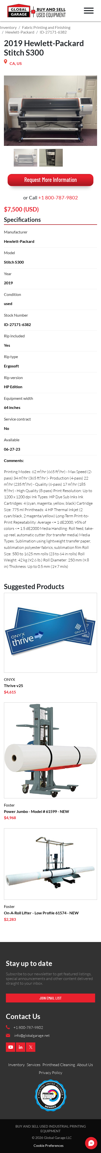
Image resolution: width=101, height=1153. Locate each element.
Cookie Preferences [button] (48, 1146)
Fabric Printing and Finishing (46, 27)
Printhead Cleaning (58, 1064)
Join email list (50, 998)
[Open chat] (91, 1143)
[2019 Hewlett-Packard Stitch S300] (25, 158)
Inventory (8, 27)
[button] (89, 11)
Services (33, 1064)
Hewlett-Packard (19, 32)
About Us (85, 1064)
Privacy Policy (50, 1072)
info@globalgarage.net (32, 1035)
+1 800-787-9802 (58, 197)
